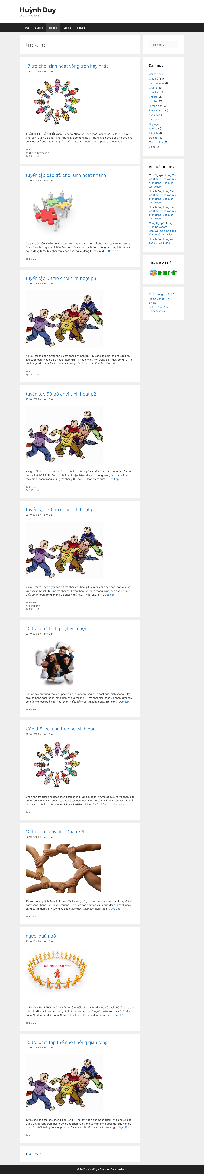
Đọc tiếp (117, 141)
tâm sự (153, 128)
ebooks (153, 92)
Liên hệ (81, 27)
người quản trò (41, 936)
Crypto (153, 87)
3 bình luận (34, 156)
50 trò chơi (34, 606)
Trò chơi (53, 27)
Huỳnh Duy (38, 10)
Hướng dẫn (155, 105)
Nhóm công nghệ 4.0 (161, 294)
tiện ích (153, 133)
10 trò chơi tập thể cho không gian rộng (67, 1042)
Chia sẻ (153, 78)
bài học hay (156, 74)
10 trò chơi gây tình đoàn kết (55, 831)
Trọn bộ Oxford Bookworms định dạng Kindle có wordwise (162, 230)
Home (26, 27)
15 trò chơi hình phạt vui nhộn (56, 628)
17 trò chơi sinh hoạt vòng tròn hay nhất (67, 66)
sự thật (153, 119)
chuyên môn (156, 83)
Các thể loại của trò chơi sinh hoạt (61, 728)
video (152, 146)
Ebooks (67, 27)
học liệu (153, 101)
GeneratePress (119, 1169)
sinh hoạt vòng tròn (39, 152)
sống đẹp (154, 115)
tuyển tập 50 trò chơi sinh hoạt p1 (60, 509)
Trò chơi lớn (156, 142)
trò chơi (33, 149)
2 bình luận (34, 490)
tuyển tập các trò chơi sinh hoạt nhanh (66, 175)
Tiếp (37, 1153)
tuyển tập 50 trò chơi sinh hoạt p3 (61, 278)
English (39, 27)
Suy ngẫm (155, 124)
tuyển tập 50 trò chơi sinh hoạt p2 (61, 394)
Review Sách (156, 110)
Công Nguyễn (157, 223)
